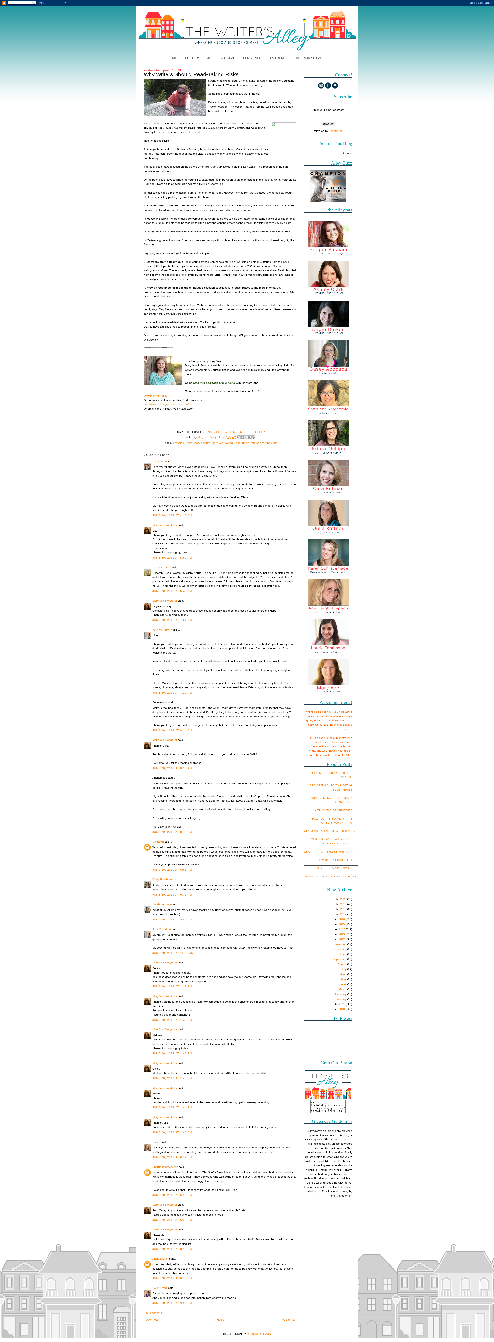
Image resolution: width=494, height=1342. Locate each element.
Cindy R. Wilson (162, 879)
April (344, 984)
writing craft (269, 442)
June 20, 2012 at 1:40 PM (172, 1020)
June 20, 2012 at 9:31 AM (172, 894)
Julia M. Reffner (162, 629)
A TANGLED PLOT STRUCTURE (333, 810)
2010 (342, 1009)
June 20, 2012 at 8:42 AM (172, 831)
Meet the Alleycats (221, 58)
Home (173, 58)
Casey (156, 1141)
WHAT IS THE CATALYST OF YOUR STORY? (330, 851)
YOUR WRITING (342, 822)
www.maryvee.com (155, 395)
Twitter (229, 432)
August (342, 964)
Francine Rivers (182, 442)
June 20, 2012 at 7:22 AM (172, 692)
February (341, 994)
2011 (342, 1004)
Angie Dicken (160, 1258)
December (340, 944)
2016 (342, 919)
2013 (342, 934)
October (342, 954)
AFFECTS (327, 822)
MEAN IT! (346, 777)
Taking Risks (232, 442)
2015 (342, 924)
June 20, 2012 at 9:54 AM (172, 919)
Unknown (158, 841)
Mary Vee (217, 442)
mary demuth (202, 442)
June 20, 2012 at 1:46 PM (172, 1132)
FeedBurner (336, 130)
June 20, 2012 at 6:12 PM (172, 1157)
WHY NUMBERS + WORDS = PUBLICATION (329, 831)
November (340, 949)
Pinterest (245, 432)
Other (260, 432)
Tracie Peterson (251, 442)
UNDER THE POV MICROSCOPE (333, 868)
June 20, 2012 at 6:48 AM (172, 590)
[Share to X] (246, 437)
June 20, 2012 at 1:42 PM (172, 1053)
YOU (349, 773)
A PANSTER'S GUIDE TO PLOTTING (331, 785)
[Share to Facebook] (250, 437)
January (342, 999)
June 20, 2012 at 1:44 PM (172, 1107)
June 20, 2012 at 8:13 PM (172, 1278)
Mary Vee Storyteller (164, 524)
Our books (192, 58)
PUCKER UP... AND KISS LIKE (328, 773)
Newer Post (151, 1319)
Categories (278, 58)
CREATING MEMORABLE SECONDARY (329, 798)
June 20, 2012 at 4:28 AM (172, 515)
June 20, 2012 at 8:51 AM (172, 869)
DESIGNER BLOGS (259, 1333)
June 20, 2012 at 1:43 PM (172, 1078)
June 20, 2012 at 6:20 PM (172, 1195)
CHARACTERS (343, 802)
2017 (343, 914)
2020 (343, 899)
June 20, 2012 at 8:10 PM (172, 1249)
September (340, 959)
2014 (342, 929)
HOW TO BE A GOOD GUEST (335, 860)
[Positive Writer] (328, 200)
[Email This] (239, 437)
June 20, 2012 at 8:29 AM (172, 768)
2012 (342, 939)
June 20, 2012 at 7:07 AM (172, 620)
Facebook (213, 432)
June (343, 974)
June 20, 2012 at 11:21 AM (173, 953)
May (344, 979)
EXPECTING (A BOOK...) (337, 843)
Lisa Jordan (159, 461)
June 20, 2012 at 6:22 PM (172, 1219)
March (343, 989)
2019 (343, 904)
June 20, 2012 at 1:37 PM (172, 986)
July (344, 969)
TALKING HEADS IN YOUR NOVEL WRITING (330, 876)
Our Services (253, 58)
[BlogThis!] (242, 437)
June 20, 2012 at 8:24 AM (172, 730)
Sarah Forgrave (162, 904)
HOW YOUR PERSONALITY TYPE (332, 818)
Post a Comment (154, 1312)
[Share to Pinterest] (253, 437)
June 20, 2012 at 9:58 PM (172, 1303)
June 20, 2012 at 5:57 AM (172, 557)
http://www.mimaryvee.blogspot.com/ (166, 404)
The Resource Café (308, 58)
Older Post (289, 1319)
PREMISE (346, 789)
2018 (343, 909)
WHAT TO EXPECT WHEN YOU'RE (331, 839)
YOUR (336, 789)
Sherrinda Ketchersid (165, 1166)
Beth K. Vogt (159, 1287)
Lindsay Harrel (161, 567)
